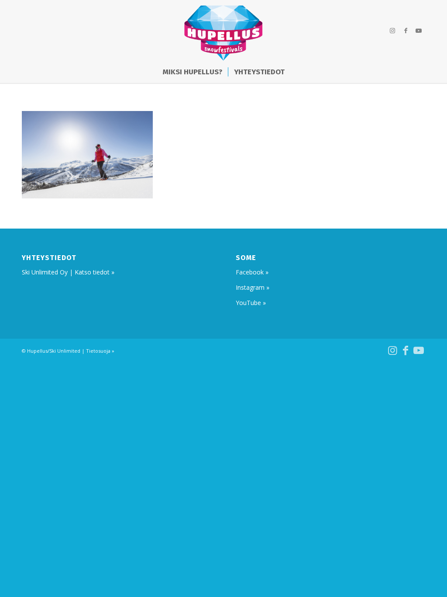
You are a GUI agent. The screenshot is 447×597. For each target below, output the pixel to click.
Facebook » (252, 272)
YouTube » (251, 302)
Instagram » (252, 287)
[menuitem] (192, 72)
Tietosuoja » (100, 350)
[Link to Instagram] (392, 30)
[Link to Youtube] (418, 30)
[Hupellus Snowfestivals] (223, 30)
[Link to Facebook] (405, 30)
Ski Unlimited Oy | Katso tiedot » (68, 272)
